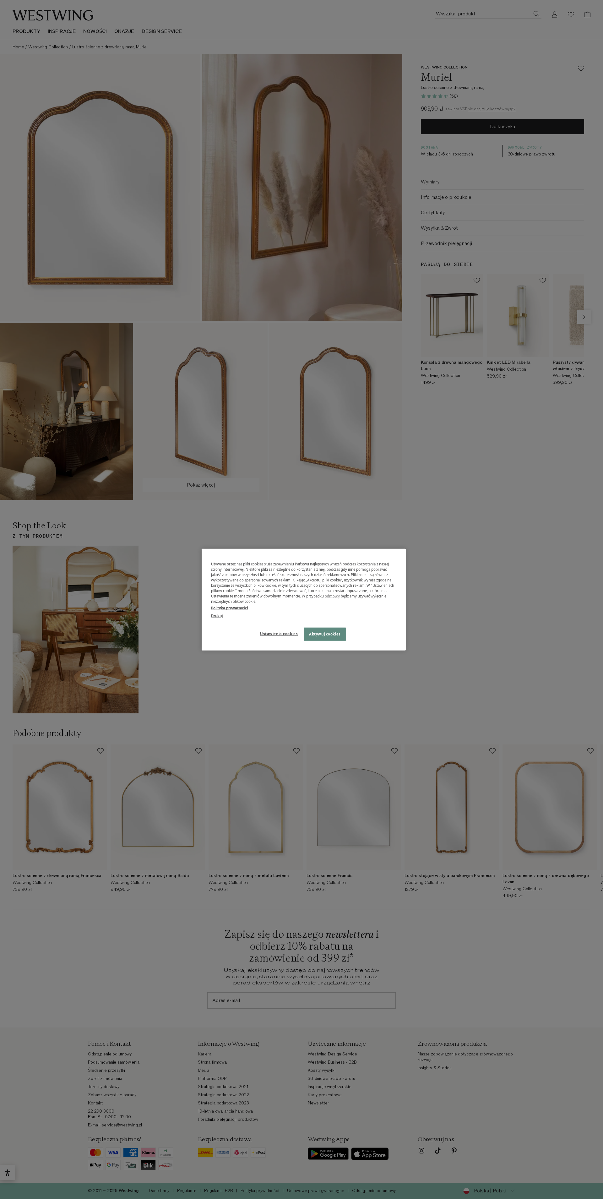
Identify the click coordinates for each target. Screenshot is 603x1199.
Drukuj (217, 615)
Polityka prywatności (229, 608)
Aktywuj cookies (325, 634)
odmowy (332, 596)
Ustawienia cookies (279, 633)
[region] (304, 599)
